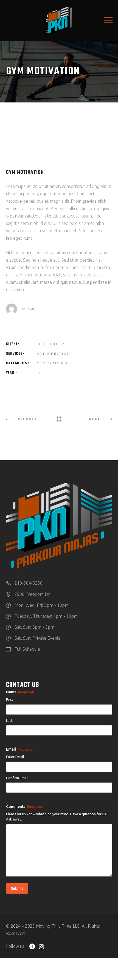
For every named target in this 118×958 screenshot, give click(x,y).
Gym (41, 363)
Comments (24, 806)
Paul (31, 308)
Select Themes (53, 344)
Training (57, 363)
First (9, 699)
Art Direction (53, 353)
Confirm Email (17, 778)
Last (9, 720)
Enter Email (15, 757)
